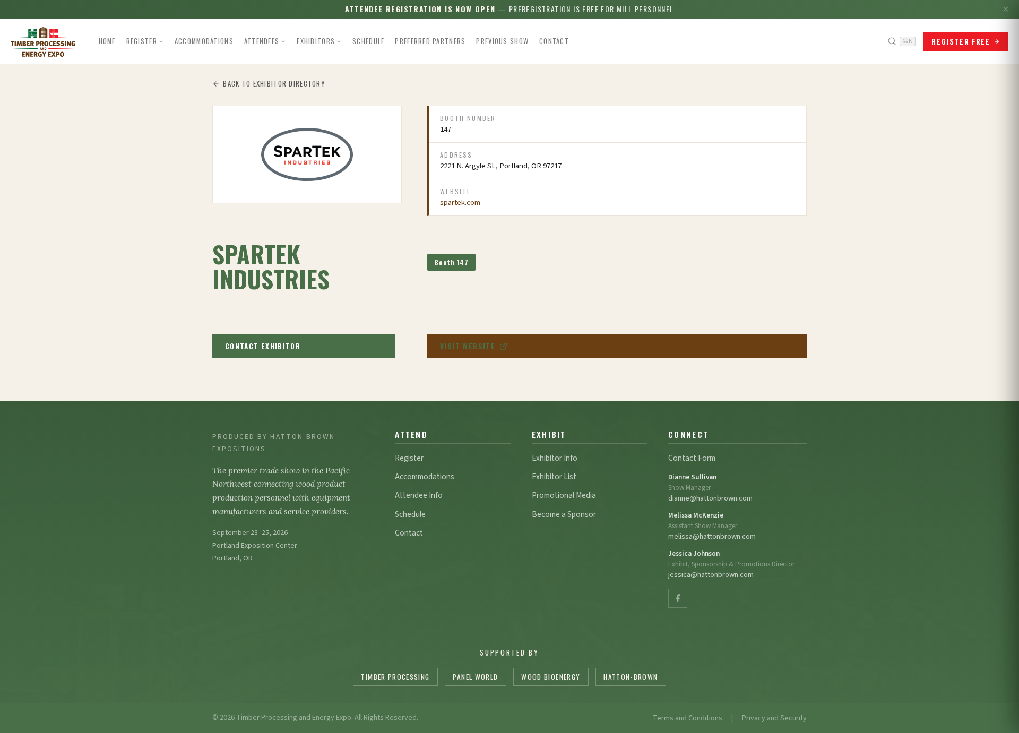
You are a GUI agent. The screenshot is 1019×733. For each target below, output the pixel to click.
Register (141, 41)
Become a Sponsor (564, 514)
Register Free (960, 41)
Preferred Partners (430, 41)
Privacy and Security (774, 718)
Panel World (475, 676)
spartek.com (460, 202)
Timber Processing (395, 676)
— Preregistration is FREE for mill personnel (509, 8)
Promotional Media (564, 495)
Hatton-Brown (630, 676)
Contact (554, 41)
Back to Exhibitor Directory (274, 84)
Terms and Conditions (687, 718)
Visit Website (467, 346)
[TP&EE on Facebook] (677, 598)
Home (107, 41)
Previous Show (502, 41)
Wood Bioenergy (550, 676)
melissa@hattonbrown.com (712, 536)
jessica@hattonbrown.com (711, 574)
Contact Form (691, 458)
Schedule (368, 41)
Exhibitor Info (554, 458)
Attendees (262, 41)
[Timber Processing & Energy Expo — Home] (43, 41)
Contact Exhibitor (262, 346)
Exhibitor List (554, 476)
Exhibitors (316, 41)
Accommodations (204, 41)
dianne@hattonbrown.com (710, 498)
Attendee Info (419, 495)
